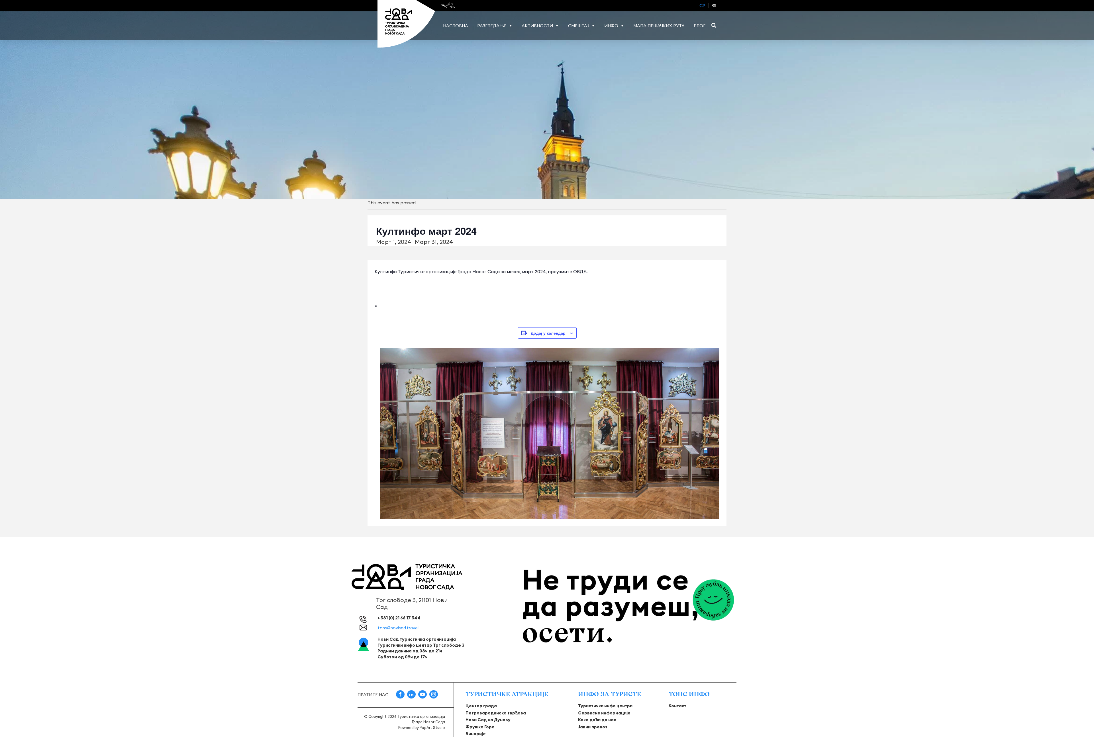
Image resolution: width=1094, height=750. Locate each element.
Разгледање (492, 25)
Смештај (578, 25)
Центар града (481, 705)
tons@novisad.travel (398, 628)
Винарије (476, 733)
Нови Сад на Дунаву (488, 719)
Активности (537, 25)
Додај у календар (548, 333)
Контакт (677, 705)
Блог (699, 25)
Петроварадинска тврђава (496, 713)
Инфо (611, 25)
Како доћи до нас (597, 719)
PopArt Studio (432, 727)
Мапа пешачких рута (659, 25)
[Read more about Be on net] (448, 5)
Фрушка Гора (480, 727)
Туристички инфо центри (605, 705)
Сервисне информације (604, 713)
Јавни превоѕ (592, 727)
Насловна (455, 25)
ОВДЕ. (580, 271)
